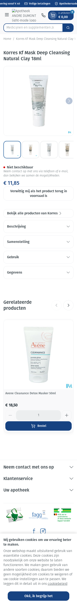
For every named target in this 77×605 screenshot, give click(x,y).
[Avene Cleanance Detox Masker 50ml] (38, 354)
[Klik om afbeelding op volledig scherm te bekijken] (38, 101)
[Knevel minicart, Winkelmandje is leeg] (53, 15)
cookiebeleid (57, 584)
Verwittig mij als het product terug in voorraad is (38, 193)
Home (7, 39)
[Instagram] (43, 531)
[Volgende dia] (68, 305)
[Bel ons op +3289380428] (43, 15)
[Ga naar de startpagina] (26, 15)
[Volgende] (69, 100)
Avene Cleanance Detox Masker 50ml (30, 393)
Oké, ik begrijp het (38, 596)
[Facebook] (34, 531)
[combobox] (33, 27)
